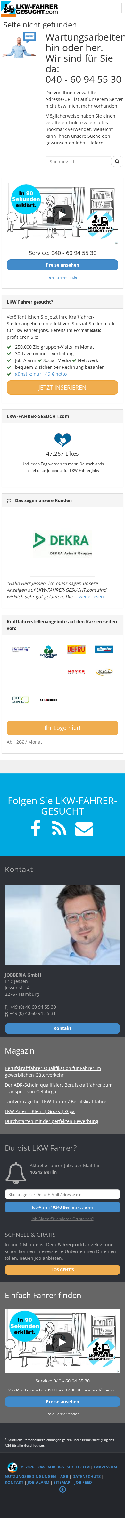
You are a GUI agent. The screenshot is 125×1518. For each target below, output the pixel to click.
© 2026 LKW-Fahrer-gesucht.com (55, 1467)
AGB (64, 1476)
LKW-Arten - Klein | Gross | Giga (40, 1111)
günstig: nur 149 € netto (41, 374)
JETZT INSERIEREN (62, 387)
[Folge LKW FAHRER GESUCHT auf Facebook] (36, 829)
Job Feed (83, 1482)
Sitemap (62, 1482)
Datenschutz (86, 1476)
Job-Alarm (38, 1482)
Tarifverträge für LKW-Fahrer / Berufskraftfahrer (56, 1101)
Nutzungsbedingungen (30, 1476)
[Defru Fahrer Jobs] (76, 649)
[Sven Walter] (104, 672)
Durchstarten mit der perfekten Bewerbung (51, 1121)
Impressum (105, 1467)
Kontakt (14, 1482)
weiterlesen (91, 596)
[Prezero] (21, 700)
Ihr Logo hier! (62, 728)
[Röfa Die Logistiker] (48, 700)
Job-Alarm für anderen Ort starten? (63, 1218)
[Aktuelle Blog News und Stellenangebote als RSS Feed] (59, 829)
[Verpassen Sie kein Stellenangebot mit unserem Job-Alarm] (83, 829)
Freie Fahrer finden (62, 277)
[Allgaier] (104, 649)
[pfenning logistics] (21, 649)
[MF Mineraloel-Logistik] (48, 652)
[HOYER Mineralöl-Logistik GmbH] (76, 672)
